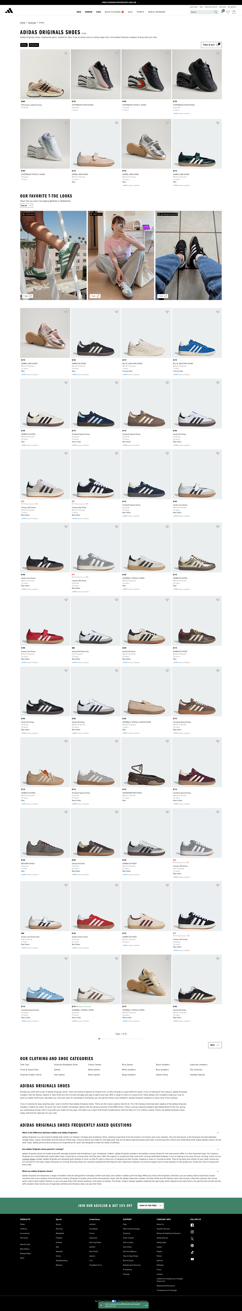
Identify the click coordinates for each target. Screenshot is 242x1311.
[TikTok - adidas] (206, 1252)
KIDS (98, 12)
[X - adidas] (206, 1239)
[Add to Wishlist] (66, 53)
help (201, 7)
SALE (130, 12)
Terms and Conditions (138, 1301)
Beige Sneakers (129, 1075)
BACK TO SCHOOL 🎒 (114, 12)
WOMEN (88, 12)
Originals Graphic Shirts (30, 1075)
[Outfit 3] (188, 255)
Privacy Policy (123, 1301)
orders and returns (211, 7)
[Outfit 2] (121, 255)
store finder (194, 7)
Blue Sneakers (162, 1070)
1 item (25, 296)
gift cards (222, 7)
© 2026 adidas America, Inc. (121, 1308)
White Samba (94, 1070)
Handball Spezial (197, 1075)
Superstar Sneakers (198, 1065)
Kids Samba (59, 1075)
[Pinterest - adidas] (206, 1245)
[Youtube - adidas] (206, 1259)
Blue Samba (127, 1065)
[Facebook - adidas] (206, 1225)
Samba (57, 1070)
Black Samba (94, 1075)
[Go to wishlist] (228, 12)
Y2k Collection (196, 1070)
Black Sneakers (163, 1065)
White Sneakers (129, 1070)
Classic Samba (94, 1065)
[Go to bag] (234, 12)
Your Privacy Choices (103, 1301)
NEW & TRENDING (156, 12)
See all (24, 206)
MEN (79, 12)
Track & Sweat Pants (29, 1070)
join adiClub (232, 7)
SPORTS (140, 12)
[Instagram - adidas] (206, 1232)
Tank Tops (24, 1065)
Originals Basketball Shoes (66, 1065)
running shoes (28, 1159)
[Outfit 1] (53, 255)
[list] (110, 45)
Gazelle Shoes (162, 1075)
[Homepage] (9, 11)
